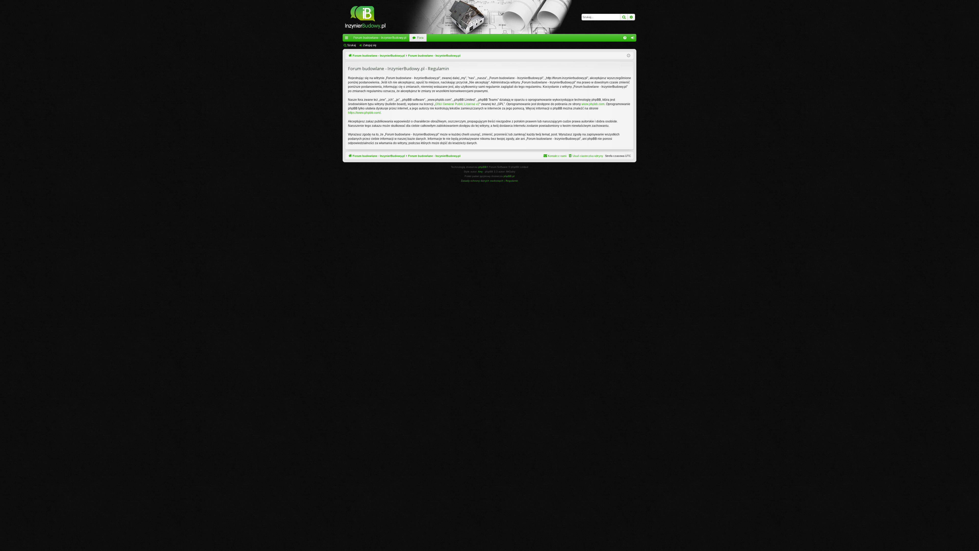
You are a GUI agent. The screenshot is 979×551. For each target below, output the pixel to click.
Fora (420, 38)
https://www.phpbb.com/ (364, 113)
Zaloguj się (369, 45)
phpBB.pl (509, 176)
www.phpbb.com (593, 104)
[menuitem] (625, 38)
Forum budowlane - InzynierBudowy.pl (379, 38)
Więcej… (347, 39)
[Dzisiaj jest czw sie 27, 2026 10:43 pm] (628, 56)
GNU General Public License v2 (457, 104)
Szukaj (351, 45)
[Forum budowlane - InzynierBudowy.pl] (365, 17)
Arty (480, 171)
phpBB (482, 167)
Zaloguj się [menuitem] (633, 39)
